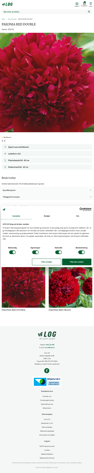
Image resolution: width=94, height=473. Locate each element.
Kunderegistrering (47, 400)
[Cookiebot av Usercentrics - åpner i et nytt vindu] (81, 209)
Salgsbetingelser (47, 454)
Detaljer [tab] (47, 216)
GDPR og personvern (47, 446)
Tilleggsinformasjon (11, 197)
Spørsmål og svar (47, 404)
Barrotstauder (12, 19)
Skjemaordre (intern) (47, 458)
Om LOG (47, 419)
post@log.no (50, 347)
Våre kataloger (47, 427)
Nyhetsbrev (47, 408)
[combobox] (47, 11)
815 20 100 (50, 345)
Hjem (3, 19)
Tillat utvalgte (46, 262)
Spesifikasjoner (9, 190)
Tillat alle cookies (77, 262)
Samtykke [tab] (16, 216)
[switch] (35, 252)
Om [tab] (77, 216)
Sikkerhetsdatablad (47, 431)
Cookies (47, 450)
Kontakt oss (47, 396)
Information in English (47, 435)
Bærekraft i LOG (47, 423)
